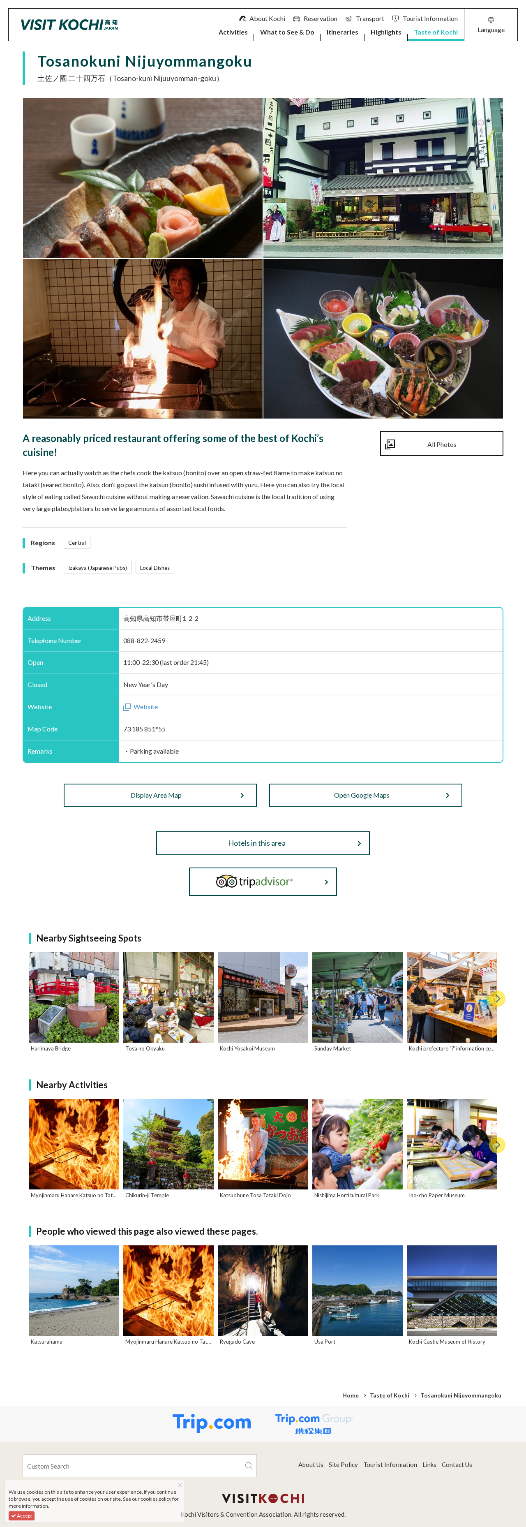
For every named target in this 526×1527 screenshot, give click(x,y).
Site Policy (343, 1464)
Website (146, 706)
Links (429, 1464)
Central (77, 542)
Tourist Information (390, 1464)
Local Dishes (155, 568)
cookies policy (156, 1499)
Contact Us (457, 1464)
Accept (24, 1516)
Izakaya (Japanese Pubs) (97, 568)
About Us (310, 1464)
